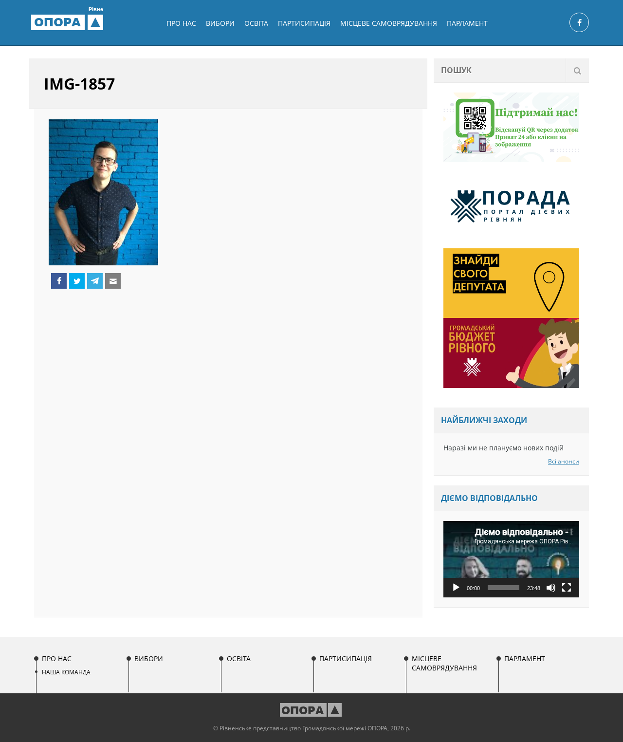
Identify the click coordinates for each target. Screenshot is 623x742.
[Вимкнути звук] (551, 588)
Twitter (77, 281)
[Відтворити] (456, 588)
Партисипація (304, 23)
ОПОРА (68, 22)
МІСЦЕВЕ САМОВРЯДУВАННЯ (388, 23)
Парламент (467, 23)
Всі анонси (563, 461)
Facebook (59, 281)
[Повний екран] (566, 588)
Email (113, 281)
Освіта (256, 23)
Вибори (220, 23)
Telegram (95, 281)
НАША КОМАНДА (66, 672)
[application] (511, 559)
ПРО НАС (181, 23)
